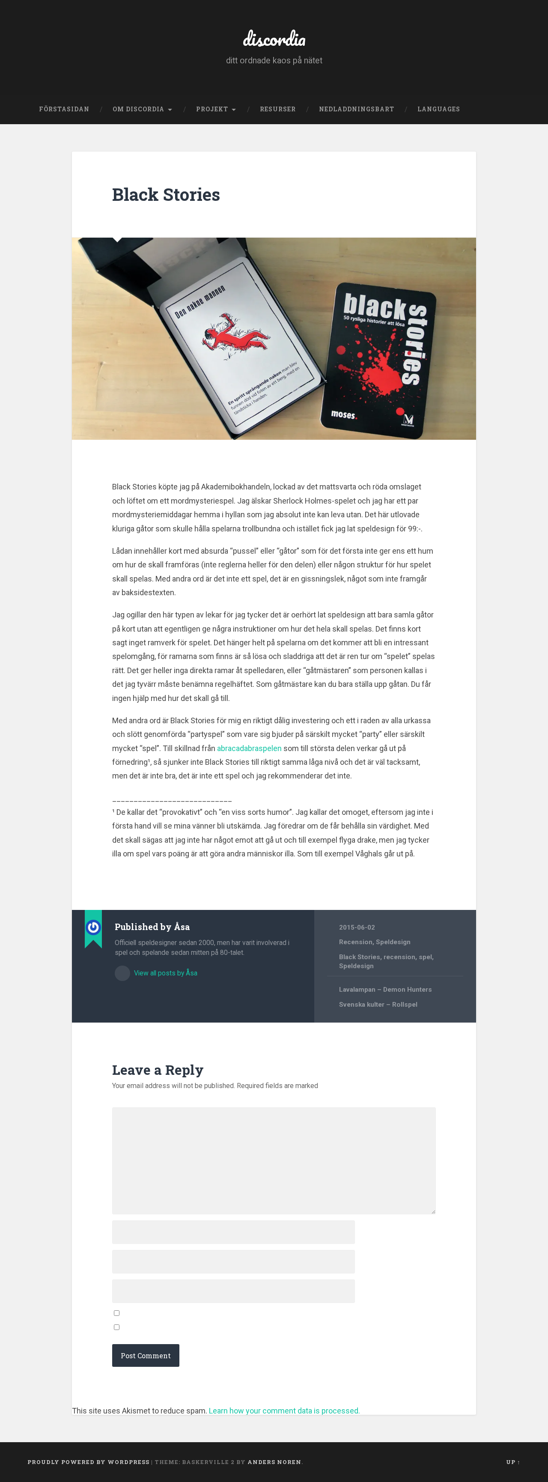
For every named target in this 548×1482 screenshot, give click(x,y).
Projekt (212, 109)
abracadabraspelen (249, 748)
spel (425, 957)
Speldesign (393, 942)
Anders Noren (274, 1461)
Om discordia (138, 109)
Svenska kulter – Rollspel (378, 1004)
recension (399, 957)
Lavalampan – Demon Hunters (385, 989)
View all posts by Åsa (164, 973)
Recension (355, 942)
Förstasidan (64, 109)
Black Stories (166, 194)
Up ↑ (513, 1461)
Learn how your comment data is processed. (284, 1410)
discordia (274, 38)
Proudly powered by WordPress (88, 1461)
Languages (438, 109)
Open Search (512, 109)
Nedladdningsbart (356, 109)
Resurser (278, 109)
